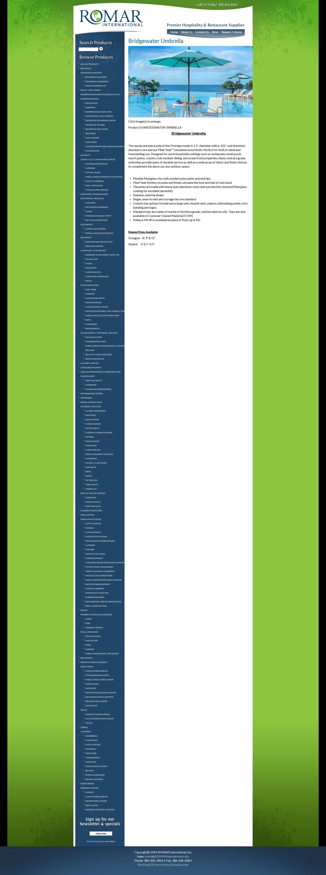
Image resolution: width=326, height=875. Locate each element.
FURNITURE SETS (93, 272)
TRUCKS (88, 723)
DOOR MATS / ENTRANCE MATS (94, 194)
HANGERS (89, 294)
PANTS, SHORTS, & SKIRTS (96, 766)
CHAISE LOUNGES (93, 424)
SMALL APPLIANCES (94, 185)
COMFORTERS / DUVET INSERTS (99, 116)
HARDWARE (90, 385)
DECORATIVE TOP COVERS (96, 129)
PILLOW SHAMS (92, 151)
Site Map (143, 864)
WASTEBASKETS (92, 328)
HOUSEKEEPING (92, 757)
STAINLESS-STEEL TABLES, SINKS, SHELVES (103, 601)
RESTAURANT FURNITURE (97, 593)
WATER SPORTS (87, 783)
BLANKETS (85, 155)
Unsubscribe (180, 864)
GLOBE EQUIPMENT (94, 558)
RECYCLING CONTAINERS (96, 220)
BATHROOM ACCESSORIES (96, 81)
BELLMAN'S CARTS (93, 337)
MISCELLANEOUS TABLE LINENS (99, 679)
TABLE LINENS (87, 666)
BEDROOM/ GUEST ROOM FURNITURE (102, 255)
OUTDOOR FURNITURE (91, 406)
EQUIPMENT (86, 237)
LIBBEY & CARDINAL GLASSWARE (100, 571)
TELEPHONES (91, 324)
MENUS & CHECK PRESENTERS (98, 575)
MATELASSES (91, 142)
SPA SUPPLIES (86, 658)
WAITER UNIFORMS (94, 779)
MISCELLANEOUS (93, 502)
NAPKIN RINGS (92, 684)
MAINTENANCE (88, 376)
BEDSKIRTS (90, 107)
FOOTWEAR (90, 749)
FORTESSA (89, 549)
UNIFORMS (86, 731)
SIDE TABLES (90, 467)
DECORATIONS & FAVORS (96, 801)
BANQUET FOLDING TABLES (97, 714)
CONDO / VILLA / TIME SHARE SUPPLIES (98, 159)
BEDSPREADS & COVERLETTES (98, 112)
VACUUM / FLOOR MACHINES (98, 354)
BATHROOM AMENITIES (91, 73)
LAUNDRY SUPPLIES (89, 363)
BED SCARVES (91, 103)
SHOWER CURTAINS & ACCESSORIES (96, 614)
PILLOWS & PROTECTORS (91, 510)
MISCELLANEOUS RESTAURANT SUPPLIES (103, 580)
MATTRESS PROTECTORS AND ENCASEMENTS (105, 146)
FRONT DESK (91, 753)
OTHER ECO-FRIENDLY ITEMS (98, 216)
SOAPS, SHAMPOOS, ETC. (95, 86)
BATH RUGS (86, 68)
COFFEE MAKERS (93, 636)
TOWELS (84, 727)
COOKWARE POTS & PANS (96, 164)
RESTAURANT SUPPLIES (91, 519)
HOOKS (88, 619)
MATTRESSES (86, 398)
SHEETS (84, 610)
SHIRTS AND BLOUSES (95, 775)
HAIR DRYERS (91, 640)
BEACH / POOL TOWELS (91, 90)
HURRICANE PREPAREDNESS (98, 389)
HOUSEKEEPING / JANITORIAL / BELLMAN (99, 333)
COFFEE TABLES (92, 428)
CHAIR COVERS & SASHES (96, 671)
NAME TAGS (90, 762)
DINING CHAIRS (92, 441)
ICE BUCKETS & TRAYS (95, 298)
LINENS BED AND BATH (91, 367)
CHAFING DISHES (93, 532)
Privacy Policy (160, 864)
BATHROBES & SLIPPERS (95, 77)
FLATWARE (90, 168)
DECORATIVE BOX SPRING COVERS (100, 120)
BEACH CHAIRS (92, 419)
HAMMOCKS (91, 458)
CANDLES (89, 528)
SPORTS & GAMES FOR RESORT (94, 662)
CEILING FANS (91, 259)
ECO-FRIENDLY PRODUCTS (92, 198)
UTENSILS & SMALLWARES (96, 190)
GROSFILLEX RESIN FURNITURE (99, 454)
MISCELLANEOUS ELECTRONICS (99, 233)
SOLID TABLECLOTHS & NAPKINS (99, 697)
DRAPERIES (90, 133)
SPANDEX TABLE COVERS (96, 701)
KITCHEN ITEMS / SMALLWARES (99, 567)
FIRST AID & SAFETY (94, 380)
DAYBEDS (89, 437)
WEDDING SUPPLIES (89, 788)
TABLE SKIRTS (91, 705)
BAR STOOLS (90, 415)
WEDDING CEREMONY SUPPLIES (99, 809)
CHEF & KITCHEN (92, 744)
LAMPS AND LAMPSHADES (97, 276)
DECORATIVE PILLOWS (95, 125)
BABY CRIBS (90, 289)
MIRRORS (89, 649)
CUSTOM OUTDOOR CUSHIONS (98, 432)
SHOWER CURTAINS (94, 627)
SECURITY (89, 770)
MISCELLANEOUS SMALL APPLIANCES (101, 653)
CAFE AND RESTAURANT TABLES (99, 718)
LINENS (88, 211)
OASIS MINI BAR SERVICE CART (99, 242)
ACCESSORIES (91, 736)
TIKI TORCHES (91, 480)
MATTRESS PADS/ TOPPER (92, 393)
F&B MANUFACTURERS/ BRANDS (100, 541)
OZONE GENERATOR (94, 246)
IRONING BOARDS (93, 302)
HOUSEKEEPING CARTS (95, 341)
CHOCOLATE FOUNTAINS (96, 536)
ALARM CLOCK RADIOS (95, 229)
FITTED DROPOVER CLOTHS (97, 675)
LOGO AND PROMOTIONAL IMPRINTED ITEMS (101, 372)
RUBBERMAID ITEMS (94, 597)
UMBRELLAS (91, 489)
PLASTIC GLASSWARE (94, 181)
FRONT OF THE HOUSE (95, 554)
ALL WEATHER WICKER (95, 411)
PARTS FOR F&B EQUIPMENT (97, 584)
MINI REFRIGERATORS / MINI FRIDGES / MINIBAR (107, 311)
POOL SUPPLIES (87, 515)
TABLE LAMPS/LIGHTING (96, 606)
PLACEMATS (90, 688)
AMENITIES (90, 203)
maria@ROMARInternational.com (167, 856)
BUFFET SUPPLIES (93, 523)
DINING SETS (90, 268)
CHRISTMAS (90, 497)
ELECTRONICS (87, 224)
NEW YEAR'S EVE (93, 506)
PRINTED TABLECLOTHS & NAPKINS (100, 692)
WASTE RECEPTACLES (94, 359)
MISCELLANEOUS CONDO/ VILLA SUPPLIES (103, 177)
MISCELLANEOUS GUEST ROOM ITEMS (102, 315)
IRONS (88, 645)
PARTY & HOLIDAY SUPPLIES (93, 493)
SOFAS (88, 471)
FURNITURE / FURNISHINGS (93, 250)
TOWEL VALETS (91, 484)
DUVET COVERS (92, 138)
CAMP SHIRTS (91, 740)
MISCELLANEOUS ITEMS (91, 402)
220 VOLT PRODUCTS (90, 64)
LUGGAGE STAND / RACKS (96, 307)
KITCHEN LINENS (92, 172)
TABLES (88, 281)
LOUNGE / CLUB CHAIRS (96, 463)
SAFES (88, 320)
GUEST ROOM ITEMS (89, 285)
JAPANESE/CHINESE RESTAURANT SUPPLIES (104, 562)
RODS (87, 623)
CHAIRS (88, 263)
